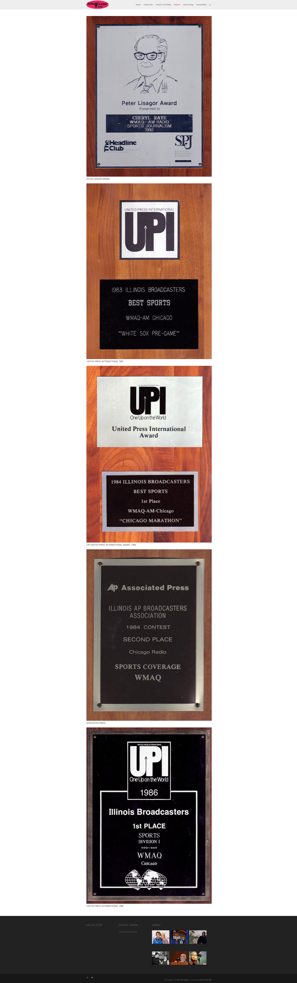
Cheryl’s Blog (188, 5)
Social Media (201, 5)
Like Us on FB (94, 924)
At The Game (183, 980)
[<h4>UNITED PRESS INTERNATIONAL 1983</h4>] (149, 358)
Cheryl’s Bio (148, 5)
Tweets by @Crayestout (128, 932)
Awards (177, 5)
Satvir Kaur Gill (205, 980)
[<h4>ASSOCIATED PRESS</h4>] (149, 720)
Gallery (156, 924)
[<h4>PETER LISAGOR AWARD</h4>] (149, 176)
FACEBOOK (87, 977)
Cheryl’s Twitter (128, 924)
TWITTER (92, 977)
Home (138, 5)
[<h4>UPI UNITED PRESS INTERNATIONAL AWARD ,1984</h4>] (149, 542)
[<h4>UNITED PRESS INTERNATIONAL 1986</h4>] (149, 903)
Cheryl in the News (163, 5)
